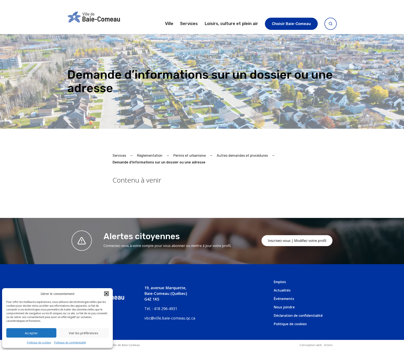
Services (189, 23)
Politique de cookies (39, 342)
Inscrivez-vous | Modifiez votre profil (297, 240)
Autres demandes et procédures (242, 156)
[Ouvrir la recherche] (330, 24)
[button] (106, 294)
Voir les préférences (83, 333)
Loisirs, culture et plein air (231, 23)
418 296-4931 (165, 308)
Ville (169, 23)
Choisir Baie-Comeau (291, 23)
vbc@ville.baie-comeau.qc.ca (169, 318)
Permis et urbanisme (189, 156)
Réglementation (149, 156)
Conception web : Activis (316, 345)
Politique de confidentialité (70, 342)
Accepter (31, 333)
